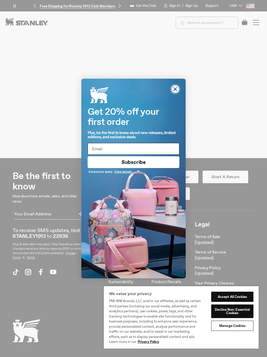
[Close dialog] (175, 89)
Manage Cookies (232, 326)
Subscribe (134, 162)
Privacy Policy (148, 342)
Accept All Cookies (232, 297)
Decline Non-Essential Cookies (232, 311)
